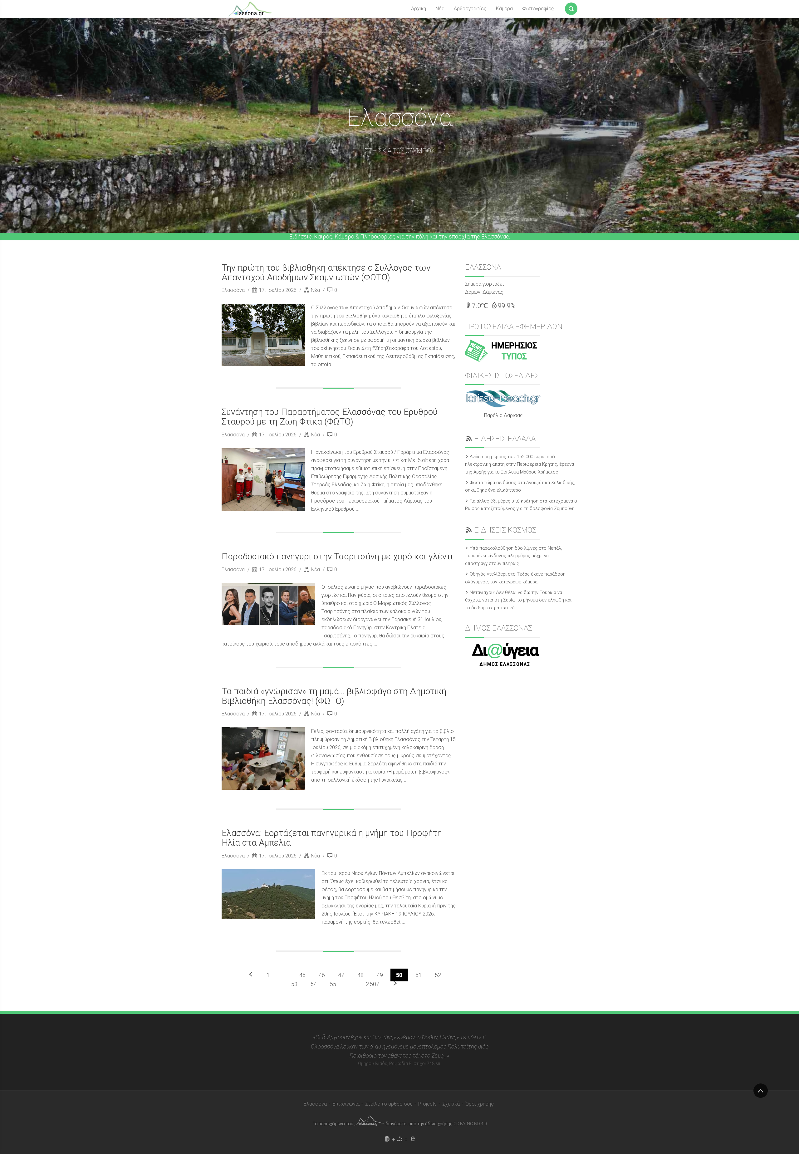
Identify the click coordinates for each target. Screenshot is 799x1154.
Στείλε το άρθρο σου (389, 1104)
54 (314, 984)
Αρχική (418, 9)
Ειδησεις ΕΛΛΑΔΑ (505, 438)
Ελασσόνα (234, 290)
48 (360, 975)
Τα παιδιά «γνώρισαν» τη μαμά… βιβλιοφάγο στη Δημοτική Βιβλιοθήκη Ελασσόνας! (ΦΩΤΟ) (334, 696)
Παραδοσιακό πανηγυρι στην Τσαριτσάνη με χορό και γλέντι (337, 556)
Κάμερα (504, 9)
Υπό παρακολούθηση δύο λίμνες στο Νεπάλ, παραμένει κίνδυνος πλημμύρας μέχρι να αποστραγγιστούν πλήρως (513, 555)
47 (341, 975)
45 (302, 975)
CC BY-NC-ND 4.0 (470, 1123)
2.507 (372, 984)
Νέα (439, 9)
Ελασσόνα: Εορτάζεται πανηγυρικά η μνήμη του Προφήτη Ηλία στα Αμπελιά (332, 838)
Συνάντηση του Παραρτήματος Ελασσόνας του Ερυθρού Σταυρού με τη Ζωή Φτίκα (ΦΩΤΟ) (330, 417)
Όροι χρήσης (479, 1104)
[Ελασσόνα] (250, 8)
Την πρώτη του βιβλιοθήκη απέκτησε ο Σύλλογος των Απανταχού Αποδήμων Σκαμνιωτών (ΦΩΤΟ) (326, 272)
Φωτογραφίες (538, 9)
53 (294, 984)
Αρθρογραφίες (470, 9)
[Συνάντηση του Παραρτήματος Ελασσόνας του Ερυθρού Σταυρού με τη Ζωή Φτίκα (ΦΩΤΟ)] (263, 479)
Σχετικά (451, 1104)
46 (322, 975)
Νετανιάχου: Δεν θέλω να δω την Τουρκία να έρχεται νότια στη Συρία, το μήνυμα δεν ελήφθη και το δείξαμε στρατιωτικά (518, 600)
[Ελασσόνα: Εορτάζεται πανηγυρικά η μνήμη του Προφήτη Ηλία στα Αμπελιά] (268, 894)
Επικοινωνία (346, 1104)
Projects (427, 1104)
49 (380, 975)
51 (418, 975)
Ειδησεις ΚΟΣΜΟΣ (505, 530)
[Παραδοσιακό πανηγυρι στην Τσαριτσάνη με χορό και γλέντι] (268, 604)
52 (438, 975)
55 (333, 984)
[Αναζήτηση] (571, 7)
